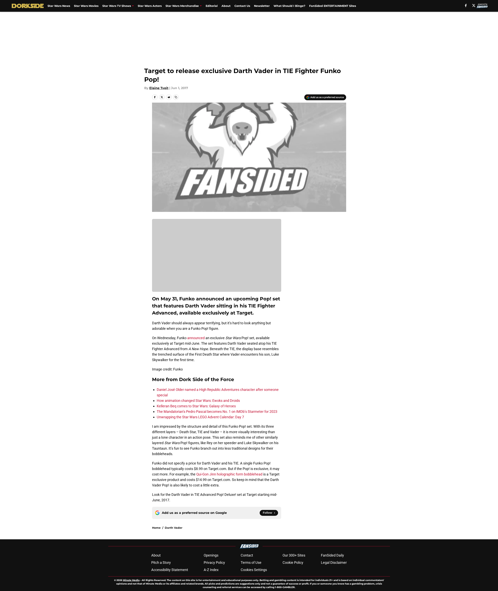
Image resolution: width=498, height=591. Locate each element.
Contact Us (242, 6)
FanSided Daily (332, 555)
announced (196, 338)
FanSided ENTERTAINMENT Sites (332, 6)
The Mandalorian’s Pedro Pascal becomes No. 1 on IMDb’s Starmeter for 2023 (217, 411)
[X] (473, 5)
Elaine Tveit (158, 88)
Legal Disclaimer (334, 562)
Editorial (212, 6)
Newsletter (262, 6)
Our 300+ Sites (294, 555)
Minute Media (131, 580)
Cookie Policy (293, 562)
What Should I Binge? (289, 6)
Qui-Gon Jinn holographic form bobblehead (229, 474)
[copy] (176, 97)
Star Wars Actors (150, 6)
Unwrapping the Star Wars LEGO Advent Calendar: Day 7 (200, 417)
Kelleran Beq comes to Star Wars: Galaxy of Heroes (196, 406)
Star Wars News (59, 6)
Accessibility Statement (169, 570)
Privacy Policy (214, 562)
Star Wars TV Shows (116, 6)
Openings (211, 555)
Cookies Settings (254, 570)
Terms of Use (251, 562)
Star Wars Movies (86, 6)
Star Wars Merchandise (182, 6)
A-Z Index (211, 570)
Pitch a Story (161, 562)
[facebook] (466, 5)
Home (156, 528)
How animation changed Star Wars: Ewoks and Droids (198, 401)
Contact (247, 555)
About (226, 6)
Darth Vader (173, 528)
